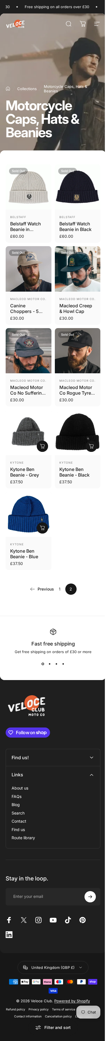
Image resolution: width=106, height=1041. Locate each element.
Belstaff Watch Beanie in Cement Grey (25, 229)
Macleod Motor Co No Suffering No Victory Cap (27, 393)
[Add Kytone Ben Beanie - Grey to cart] (42, 446)
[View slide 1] (43, 664)
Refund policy (26, 1008)
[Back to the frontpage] (8, 88)
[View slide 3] (56, 664)
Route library (23, 836)
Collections (27, 88)
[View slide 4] (63, 664)
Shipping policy (20, 1015)
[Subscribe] (86, 895)
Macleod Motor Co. (28, 299)
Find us (18, 827)
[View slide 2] (49, 664)
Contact (19, 819)
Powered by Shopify (70, 999)
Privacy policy (49, 1008)
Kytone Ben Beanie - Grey (24, 472)
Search (18, 811)
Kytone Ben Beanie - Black (74, 472)
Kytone (17, 462)
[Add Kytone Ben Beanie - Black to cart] (91, 446)
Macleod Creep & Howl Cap (75, 308)
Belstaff (18, 217)
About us (20, 786)
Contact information (48, 1015)
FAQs (16, 794)
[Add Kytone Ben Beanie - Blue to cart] (42, 528)
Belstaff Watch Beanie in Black (75, 226)
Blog (16, 803)
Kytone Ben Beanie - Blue (24, 553)
